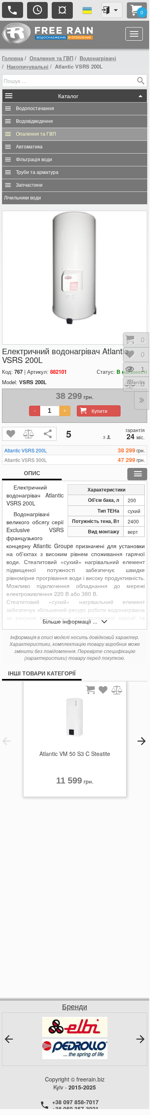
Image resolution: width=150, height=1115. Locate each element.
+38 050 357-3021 (75, 1109)
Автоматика (29, 147)
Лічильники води (22, 198)
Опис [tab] (32, 473)
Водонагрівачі (98, 58)
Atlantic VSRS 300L (25, 460)
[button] (6, 741)
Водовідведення (34, 121)
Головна (12, 58)
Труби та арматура (37, 172)
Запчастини (29, 185)
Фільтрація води (34, 159)
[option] (74, 741)
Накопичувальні (28, 66)
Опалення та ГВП (51, 58)
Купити (99, 410)
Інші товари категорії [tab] (42, 673)
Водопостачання (35, 108)
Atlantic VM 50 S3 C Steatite (74, 754)
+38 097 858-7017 (75, 1102)
